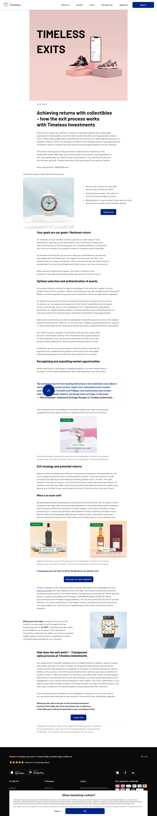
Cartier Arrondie (44, 590)
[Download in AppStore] (17, 772)
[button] (143, 5)
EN (146, 756)
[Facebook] (125, 773)
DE (142, 756)
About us (49, 788)
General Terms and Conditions (94, 788)
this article (44, 571)
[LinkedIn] (133, 773)
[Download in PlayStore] (36, 772)
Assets (12, 788)
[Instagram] (117, 773)
